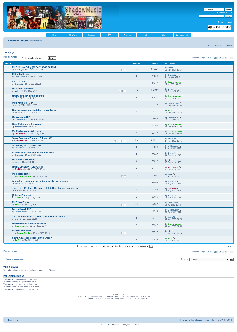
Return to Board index (15, 259)
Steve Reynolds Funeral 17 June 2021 (32, 138)
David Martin (20, 169)
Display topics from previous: (89, 246)
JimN (170, 110)
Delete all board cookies (199, 320)
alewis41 (171, 217)
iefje (16, 98)
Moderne (18, 148)
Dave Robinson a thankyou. (27, 124)
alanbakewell (20, 126)
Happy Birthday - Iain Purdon (27, 166)
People (38, 41)
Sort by (118, 246)
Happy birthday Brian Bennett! (28, 95)
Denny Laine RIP (21, 117)
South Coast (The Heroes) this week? (32, 238)
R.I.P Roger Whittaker (23, 159)
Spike (17, 91)
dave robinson (174, 82)
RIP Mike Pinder (20, 74)
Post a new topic (10, 57)
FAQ (209, 45)
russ (17, 105)
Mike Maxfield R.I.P (22, 103)
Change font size (229, 39)
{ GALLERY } (217, 45)
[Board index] (62, 17)
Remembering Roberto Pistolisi (29, 223)
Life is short (18, 81)
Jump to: (184, 259)
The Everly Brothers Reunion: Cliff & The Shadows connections (46, 188)
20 (232, 58)
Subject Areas (27, 41)
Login (229, 45)
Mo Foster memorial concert (27, 131)
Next (229, 246)
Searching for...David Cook (26, 145)
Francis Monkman (21, 230)
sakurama (172, 139)
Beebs (170, 68)
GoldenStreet (173, 103)
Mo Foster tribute (21, 174)
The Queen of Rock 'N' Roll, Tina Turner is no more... (40, 216)
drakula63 (172, 75)
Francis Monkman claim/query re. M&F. (33, 152)
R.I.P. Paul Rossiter (22, 88)
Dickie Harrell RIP (21, 209)
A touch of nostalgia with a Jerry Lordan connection (40, 181)
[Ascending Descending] (144, 246)
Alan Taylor (19, 70)
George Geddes (175, 132)
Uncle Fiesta (20, 77)
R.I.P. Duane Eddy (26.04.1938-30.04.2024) (34, 67)
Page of (206, 58)
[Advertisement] (118, 309)
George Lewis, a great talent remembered (34, 110)
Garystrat (19, 183)
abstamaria (172, 89)
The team (183, 320)
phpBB (106, 325)
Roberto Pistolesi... (22, 195)
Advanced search (224, 12)
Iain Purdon (20, 134)
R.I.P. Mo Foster (20, 202)
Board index (13, 41)
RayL (170, 174)
